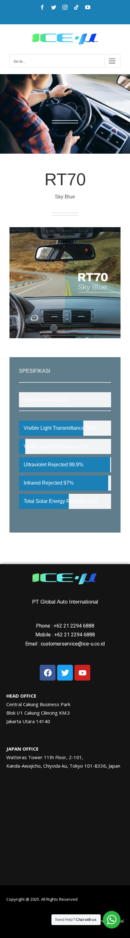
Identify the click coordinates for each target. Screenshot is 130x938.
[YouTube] (87, 7)
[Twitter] (53, 7)
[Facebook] (42, 7)
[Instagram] (65, 7)
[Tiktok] (76, 7)
